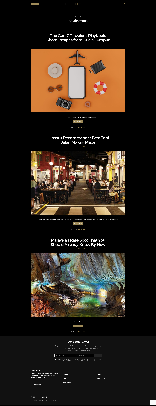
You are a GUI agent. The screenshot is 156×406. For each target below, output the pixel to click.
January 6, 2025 (81, 44)
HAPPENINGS (85, 10)
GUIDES (70, 10)
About (98, 369)
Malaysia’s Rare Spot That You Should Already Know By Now (78, 242)
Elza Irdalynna (74, 146)
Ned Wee (73, 44)
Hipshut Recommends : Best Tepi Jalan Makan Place (78, 140)
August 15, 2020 (81, 248)
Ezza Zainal (74, 248)
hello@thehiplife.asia (36, 384)
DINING (94, 10)
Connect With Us (101, 378)
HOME (64, 10)
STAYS (77, 10)
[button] (124, 10)
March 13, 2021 (82, 146)
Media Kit (99, 374)
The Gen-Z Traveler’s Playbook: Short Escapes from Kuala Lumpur (78, 37)
